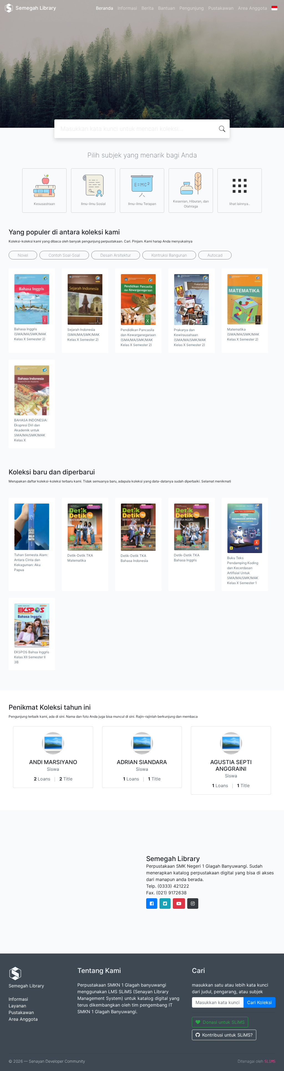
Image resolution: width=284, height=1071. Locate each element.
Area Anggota (252, 8)
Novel (23, 255)
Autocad (214, 255)
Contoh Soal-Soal (64, 255)
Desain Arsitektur (115, 255)
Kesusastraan (44, 204)
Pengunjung (191, 8)
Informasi (127, 8)
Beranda (104, 8)
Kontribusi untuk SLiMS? (227, 1035)
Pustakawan (221, 8)
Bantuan (166, 8)
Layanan (17, 1006)
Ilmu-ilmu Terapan (142, 204)
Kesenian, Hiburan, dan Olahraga (191, 203)
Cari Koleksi (259, 1002)
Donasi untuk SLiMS (224, 1022)
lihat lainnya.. (239, 204)
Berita (147, 8)
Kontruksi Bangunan (169, 255)
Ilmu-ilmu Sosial (93, 204)
